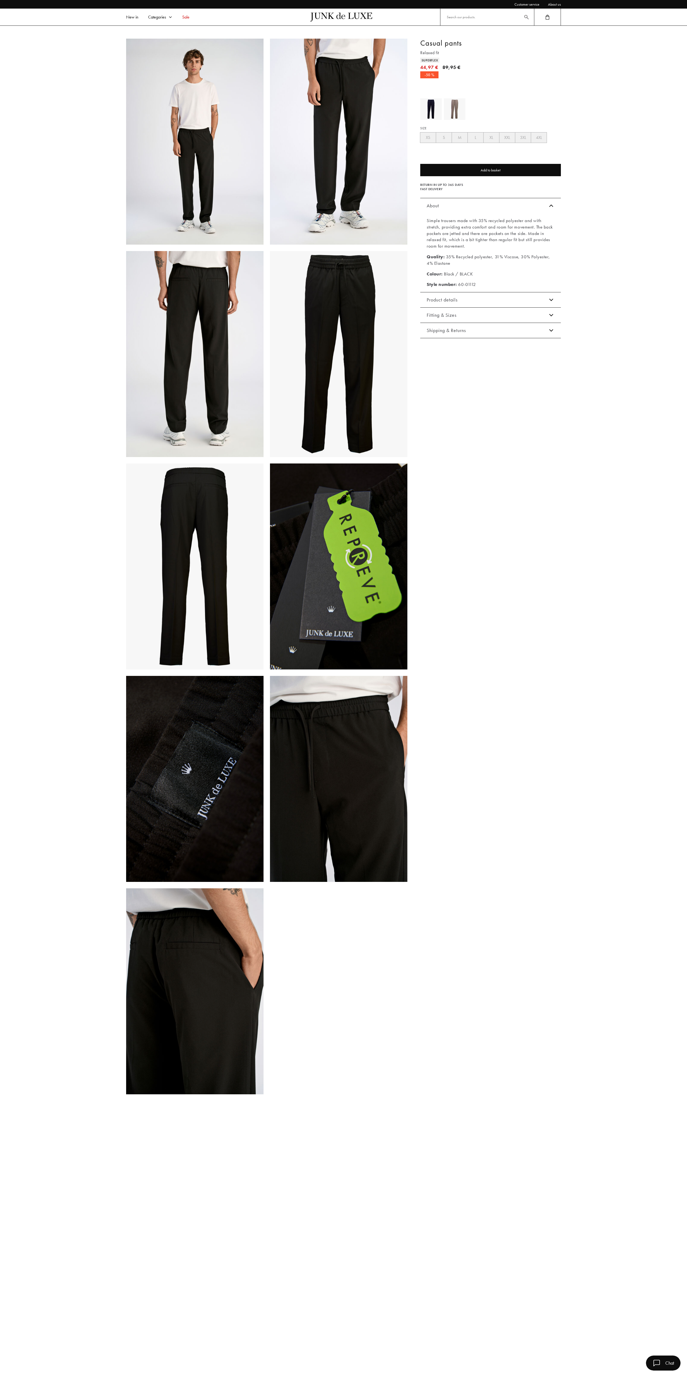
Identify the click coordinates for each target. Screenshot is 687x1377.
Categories (157, 17)
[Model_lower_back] (195, 354)
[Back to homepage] (341, 17)
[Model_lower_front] (338, 142)
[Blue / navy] (431, 109)
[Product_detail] (338, 566)
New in (132, 17)
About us (554, 4)
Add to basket (490, 170)
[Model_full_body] (195, 142)
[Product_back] (195, 566)
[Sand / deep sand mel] (454, 109)
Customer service (526, 4)
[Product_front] (338, 354)
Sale (185, 17)
